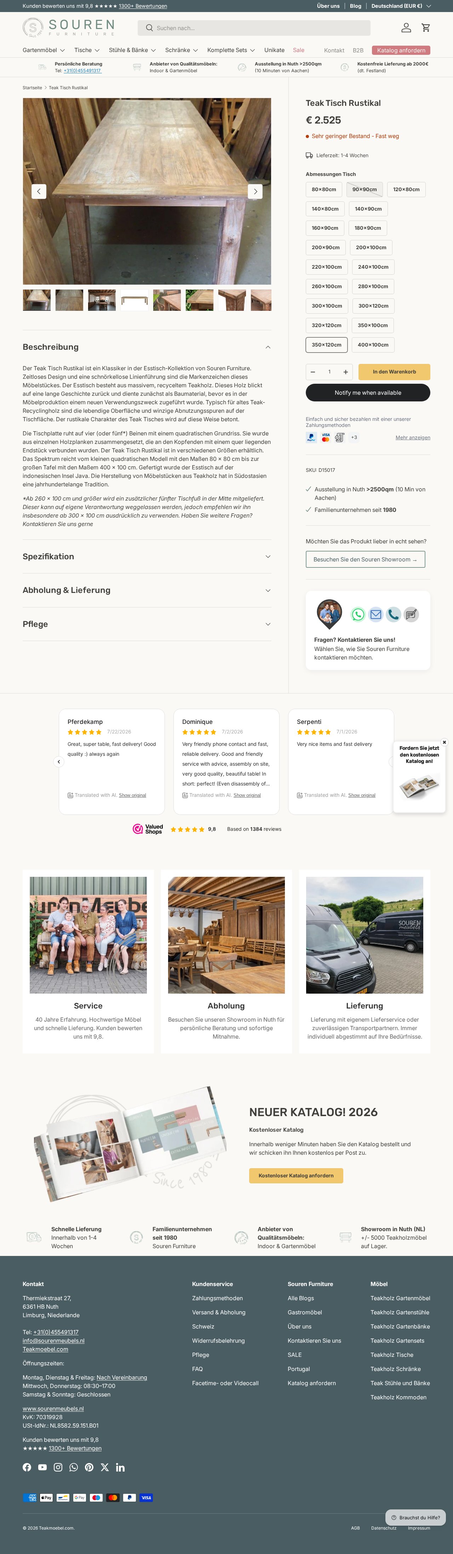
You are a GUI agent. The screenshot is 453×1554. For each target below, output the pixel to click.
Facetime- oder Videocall (225, 1383)
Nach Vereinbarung (122, 1377)
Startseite (32, 87)
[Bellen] (393, 614)
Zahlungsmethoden (217, 1298)
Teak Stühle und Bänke (400, 1383)
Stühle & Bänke (128, 49)
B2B (358, 50)
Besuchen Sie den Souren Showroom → (366, 559)
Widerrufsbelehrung (218, 1340)
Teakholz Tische (392, 1354)
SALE (295, 1354)
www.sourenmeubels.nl (53, 1408)
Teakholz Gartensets (397, 1340)
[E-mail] (376, 614)
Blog (355, 6)
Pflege (200, 1354)
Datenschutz (384, 1528)
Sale (298, 49)
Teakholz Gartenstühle (400, 1312)
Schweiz (203, 1326)
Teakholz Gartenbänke (400, 1326)
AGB (355, 1528)
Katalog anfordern (312, 1383)
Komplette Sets (227, 49)
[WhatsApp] (358, 614)
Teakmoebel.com (45, 1349)
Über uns (328, 6)
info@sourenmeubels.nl (54, 1340)
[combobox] (254, 27)
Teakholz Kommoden (398, 1397)
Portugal (299, 1368)
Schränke (177, 49)
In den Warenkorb (394, 371)
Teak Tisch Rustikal (68, 87)
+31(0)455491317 (83, 70)
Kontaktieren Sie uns (314, 1340)
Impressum (419, 1528)
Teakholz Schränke (396, 1368)
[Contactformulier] (411, 614)
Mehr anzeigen (413, 437)
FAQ (197, 1368)
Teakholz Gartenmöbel (400, 1298)
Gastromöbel (305, 1312)
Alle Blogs (301, 1298)
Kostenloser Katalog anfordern (296, 1175)
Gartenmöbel (40, 49)
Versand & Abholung (219, 1312)
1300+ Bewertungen (143, 6)
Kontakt (334, 50)
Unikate (274, 49)
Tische (83, 49)
